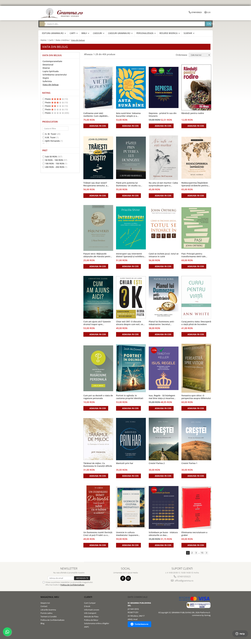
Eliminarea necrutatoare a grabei (194, 533)
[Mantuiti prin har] (131, 439)
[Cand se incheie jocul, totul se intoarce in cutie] (164, 228)
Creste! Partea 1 (189, 463)
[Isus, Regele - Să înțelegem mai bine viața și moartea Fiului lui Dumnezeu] (164, 368)
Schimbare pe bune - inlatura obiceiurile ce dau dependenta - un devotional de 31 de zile (163, 534)
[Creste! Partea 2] (164, 439)
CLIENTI (88, 597)
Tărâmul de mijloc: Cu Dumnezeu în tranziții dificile (97, 464)
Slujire (46, 78)
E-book (87, 606)
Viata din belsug (51, 84)
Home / (44, 40)
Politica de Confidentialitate (72, 584)
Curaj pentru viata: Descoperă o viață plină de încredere (196, 323)
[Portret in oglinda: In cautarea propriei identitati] (131, 368)
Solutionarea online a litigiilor (96, 623)
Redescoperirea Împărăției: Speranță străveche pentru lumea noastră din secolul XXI (196, 184)
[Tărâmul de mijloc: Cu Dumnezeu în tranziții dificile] (98, 439)
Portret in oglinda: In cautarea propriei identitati (129, 397)
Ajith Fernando (52, 140)
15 (202, 552)
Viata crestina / (63, 40)
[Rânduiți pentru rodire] (196, 87)
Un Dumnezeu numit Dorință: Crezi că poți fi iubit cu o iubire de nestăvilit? (98, 534)
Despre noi (45, 603)
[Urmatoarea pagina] (206, 553)
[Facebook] (122, 578)
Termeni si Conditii (49, 616)
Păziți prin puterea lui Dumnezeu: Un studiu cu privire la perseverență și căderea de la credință (128, 184)
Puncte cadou (46, 613)
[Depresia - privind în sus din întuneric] (164, 87)
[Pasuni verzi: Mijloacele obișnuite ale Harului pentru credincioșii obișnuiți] (98, 228)
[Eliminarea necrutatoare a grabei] (196, 507)
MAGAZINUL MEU (50, 597)
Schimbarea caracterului (55, 74)
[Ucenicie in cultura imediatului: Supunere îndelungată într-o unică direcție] (131, 507)
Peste (48, 99)
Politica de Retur (91, 620)
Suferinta (47, 81)
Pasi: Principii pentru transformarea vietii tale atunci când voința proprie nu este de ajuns (196, 255)
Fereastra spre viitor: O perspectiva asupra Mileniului (196, 397)
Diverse (46, 68)
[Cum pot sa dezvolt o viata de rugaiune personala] (98, 368)
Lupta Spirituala (51, 71)
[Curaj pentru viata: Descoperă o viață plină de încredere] (196, 297)
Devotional (48, 64)
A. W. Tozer (50, 134)
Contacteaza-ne (141, 624)
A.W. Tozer (50, 137)
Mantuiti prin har (124, 463)
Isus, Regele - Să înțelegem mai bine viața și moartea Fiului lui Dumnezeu (162, 397)
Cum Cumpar (90, 603)
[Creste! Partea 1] (196, 439)
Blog (42, 623)
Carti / (52, 40)
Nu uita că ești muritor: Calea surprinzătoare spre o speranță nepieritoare (163, 184)
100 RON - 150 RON (54, 163)
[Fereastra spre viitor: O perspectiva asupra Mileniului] (196, 368)
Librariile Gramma (48, 609)
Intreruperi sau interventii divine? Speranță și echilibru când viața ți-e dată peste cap (130, 255)
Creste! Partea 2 (157, 463)
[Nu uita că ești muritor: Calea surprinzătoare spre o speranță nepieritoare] (164, 157)
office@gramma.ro (183, 580)
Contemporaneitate (52, 61)
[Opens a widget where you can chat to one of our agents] (240, 634)
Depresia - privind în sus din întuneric (162, 114)
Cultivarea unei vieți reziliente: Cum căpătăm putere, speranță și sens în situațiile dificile (96, 115)
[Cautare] (208, 23)
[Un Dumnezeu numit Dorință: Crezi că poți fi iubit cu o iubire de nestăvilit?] (98, 507)
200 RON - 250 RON (54, 167)
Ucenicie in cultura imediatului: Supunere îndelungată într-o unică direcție (128, 534)
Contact (44, 606)
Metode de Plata (91, 616)
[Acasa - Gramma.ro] (62, 13)
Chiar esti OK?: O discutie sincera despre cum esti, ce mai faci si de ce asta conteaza (129, 323)
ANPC (86, 627)
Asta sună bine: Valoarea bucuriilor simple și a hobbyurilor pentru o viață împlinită (129, 115)
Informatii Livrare (91, 609)
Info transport (90, 613)
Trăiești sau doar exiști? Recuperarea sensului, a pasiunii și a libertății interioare (95, 184)
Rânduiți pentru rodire (192, 113)
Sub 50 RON (51, 156)
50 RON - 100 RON (54, 160)
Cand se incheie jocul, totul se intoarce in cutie (164, 255)
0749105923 (184, 576)
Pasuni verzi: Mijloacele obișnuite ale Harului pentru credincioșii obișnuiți (97, 255)
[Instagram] (128, 578)
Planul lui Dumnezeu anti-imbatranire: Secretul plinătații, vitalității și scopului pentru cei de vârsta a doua (163, 323)
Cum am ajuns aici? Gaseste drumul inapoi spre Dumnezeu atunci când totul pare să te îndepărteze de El (97, 323)
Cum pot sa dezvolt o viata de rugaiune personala (98, 397)
